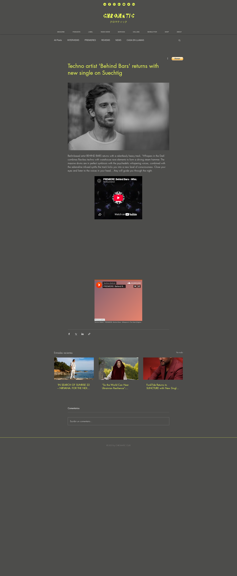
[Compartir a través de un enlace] (89, 334)
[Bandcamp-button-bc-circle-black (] (119, 4)
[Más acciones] (167, 58)
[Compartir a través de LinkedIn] (82, 334)
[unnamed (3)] (114, 4)
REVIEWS (105, 40)
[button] (179, 40)
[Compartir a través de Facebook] (69, 334)
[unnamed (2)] (104, 4)
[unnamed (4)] (109, 4)
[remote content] (118, 198)
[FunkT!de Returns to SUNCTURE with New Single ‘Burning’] (163, 368)
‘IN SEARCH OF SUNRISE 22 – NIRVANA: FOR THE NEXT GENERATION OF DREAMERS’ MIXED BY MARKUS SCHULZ (73, 386)
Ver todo (179, 352)
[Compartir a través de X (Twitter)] (75, 334)
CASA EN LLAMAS (135, 40)
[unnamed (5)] (128, 4)
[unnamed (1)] (123, 4)
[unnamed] (133, 4)
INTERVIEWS (73, 40)
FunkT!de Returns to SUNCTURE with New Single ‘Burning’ (162, 386)
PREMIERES (90, 40)
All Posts (58, 40)
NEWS (118, 40)
